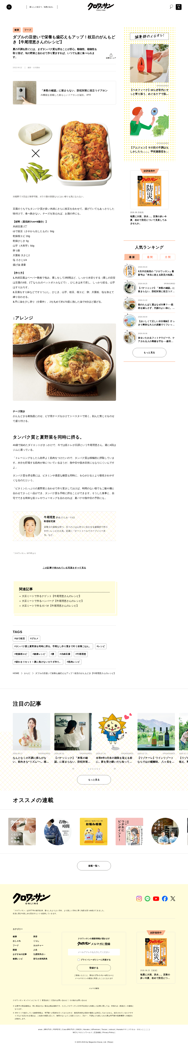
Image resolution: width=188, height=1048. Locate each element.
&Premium (95, 1029)
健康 (16, 30)
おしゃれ (17, 941)
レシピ (101, 646)
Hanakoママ (121, 1029)
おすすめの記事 (20, 954)
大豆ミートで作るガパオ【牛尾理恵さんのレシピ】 (50, 605)
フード (27, 30)
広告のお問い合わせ (59, 1000)
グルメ (34, 638)
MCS (75, 1032)
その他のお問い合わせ (78, 1000)
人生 (35, 950)
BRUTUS (48, 1029)
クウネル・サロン (135, 1029)
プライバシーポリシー (103, 975)
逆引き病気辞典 (40, 959)
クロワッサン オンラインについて (26, 1000)
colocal (112, 1029)
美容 (35, 936)
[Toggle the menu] (9, 7)
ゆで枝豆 (19, 638)
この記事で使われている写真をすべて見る (64, 568)
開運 (15, 950)
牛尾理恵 (81, 654)
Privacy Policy (108, 1032)
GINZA (78, 1029)
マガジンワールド (85, 1032)
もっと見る (149, 352)
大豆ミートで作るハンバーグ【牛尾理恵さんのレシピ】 (53, 601)
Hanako (86, 1029)
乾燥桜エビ (20, 654)
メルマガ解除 (94, 988)
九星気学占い (39, 954)
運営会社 (45, 1000)
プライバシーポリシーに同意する (96, 960)
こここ (146, 1029)
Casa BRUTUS (68, 1029)
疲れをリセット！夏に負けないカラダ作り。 (38, 662)
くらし (36, 941)
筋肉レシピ (73, 662)
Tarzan (104, 1029)
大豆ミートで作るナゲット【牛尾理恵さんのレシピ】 (51, 596)
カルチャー (38, 945)
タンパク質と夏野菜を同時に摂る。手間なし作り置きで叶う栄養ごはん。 (52, 646)
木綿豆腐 (65, 654)
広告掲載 (97, 1032)
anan (40, 1029)
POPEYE (57, 1029)
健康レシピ (39, 654)
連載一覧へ (94, 866)
